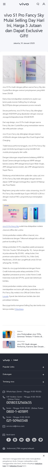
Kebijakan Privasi (16, 466)
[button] (4, 4)
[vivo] (7, 360)
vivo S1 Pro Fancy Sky (11, 226)
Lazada (5, 296)
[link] (8, 440)
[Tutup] (43, 455)
